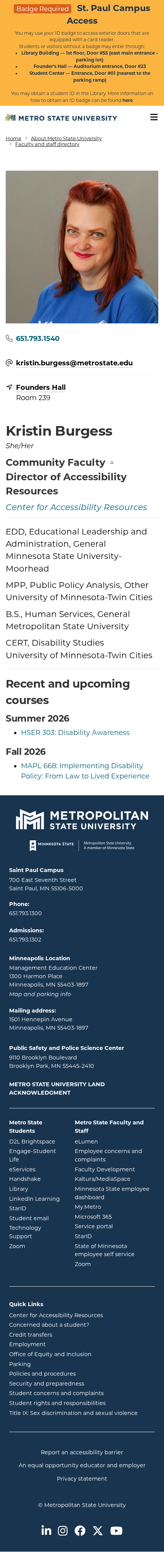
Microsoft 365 (115, 1216)
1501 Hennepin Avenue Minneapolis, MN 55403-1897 (48, 1023)
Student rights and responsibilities (57, 1403)
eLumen (115, 1141)
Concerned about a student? (49, 1324)
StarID (36, 1208)
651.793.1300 (25, 913)
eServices (36, 1169)
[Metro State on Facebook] (79, 1531)
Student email (36, 1218)
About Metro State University (66, 138)
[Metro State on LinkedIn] (46, 1531)
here (127, 100)
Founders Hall (41, 387)
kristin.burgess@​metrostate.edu (74, 363)
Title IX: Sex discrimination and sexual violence (73, 1413)
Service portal (115, 1226)
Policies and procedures (42, 1373)
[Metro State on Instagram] (63, 1531)
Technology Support (25, 1232)
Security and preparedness (46, 1383)
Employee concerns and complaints (108, 1155)
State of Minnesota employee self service (115, 1250)
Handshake (36, 1178)
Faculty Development (105, 1169)
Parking (20, 1364)
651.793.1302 (25, 939)
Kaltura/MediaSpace (115, 1178)
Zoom (36, 1246)
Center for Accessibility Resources (76, 508)
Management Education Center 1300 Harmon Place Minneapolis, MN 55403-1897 (53, 976)
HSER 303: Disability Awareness (75, 732)
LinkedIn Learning (36, 1198)
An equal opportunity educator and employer (82, 1465)
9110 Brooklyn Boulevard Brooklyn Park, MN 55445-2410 (51, 1061)
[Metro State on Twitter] (97, 1531)
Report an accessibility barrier (82, 1452)
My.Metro (115, 1206)
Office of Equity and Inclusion (50, 1354)
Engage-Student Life (36, 1155)
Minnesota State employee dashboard (115, 1193)
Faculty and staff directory (47, 144)
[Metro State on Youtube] (116, 1531)
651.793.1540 (37, 338)
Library (36, 1188)
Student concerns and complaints (56, 1393)
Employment (27, 1344)
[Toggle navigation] (151, 117)
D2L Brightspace (36, 1141)
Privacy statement (82, 1478)
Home (13, 138)
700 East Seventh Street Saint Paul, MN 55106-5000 (46, 884)
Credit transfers (30, 1334)
